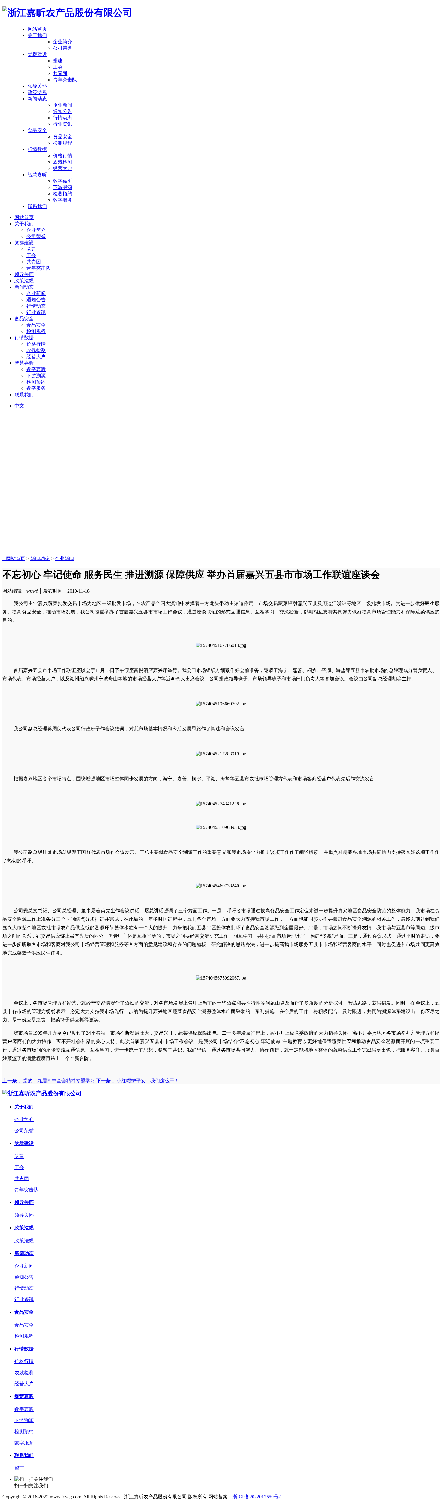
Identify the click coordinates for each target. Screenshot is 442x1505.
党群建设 (37, 54)
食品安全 (37, 130)
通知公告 (62, 111)
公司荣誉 (62, 48)
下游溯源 (62, 187)
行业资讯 (62, 124)
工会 (58, 67)
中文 (19, 405)
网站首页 (37, 29)
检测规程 (62, 143)
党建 (58, 60)
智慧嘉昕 (37, 174)
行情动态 (62, 117)
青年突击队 (65, 79)
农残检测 (62, 162)
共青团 (60, 73)
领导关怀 (37, 86)
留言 (19, 1468)
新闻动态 (37, 98)
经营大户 (62, 168)
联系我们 (37, 206)
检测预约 (62, 193)
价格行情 (62, 155)
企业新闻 (62, 105)
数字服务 (62, 199)
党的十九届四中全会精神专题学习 (49, 1080)
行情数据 (37, 149)
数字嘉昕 (62, 180)
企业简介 (62, 41)
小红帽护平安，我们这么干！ (137, 1080)
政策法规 (37, 92)
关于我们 (37, 35)
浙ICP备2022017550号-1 (257, 1496)
